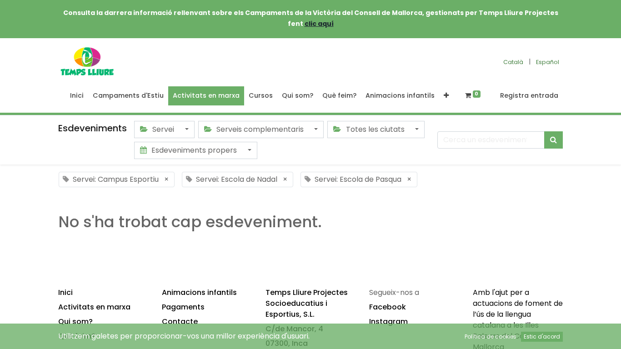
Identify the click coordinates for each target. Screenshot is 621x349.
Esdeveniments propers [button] (194, 150)
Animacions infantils (199, 292)
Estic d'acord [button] (542, 336)
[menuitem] (76, 95)
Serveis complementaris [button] (260, 129)
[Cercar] (553, 140)
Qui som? (75, 321)
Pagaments (183, 307)
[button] (446, 95)
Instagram (388, 321)
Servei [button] (163, 129)
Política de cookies (490, 336)
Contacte (180, 321)
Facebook (387, 307)
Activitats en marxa (94, 307)
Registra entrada (529, 95)
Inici (65, 292)
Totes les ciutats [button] (375, 129)
